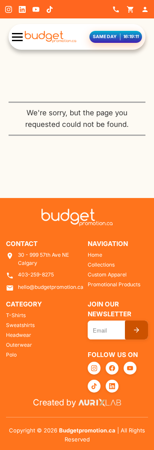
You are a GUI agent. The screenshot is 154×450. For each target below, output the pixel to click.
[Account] (145, 9)
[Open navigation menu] (17, 36)
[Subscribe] (136, 330)
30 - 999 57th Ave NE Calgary (43, 259)
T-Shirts (16, 315)
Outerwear (19, 345)
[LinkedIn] (22, 9)
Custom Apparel (107, 274)
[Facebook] (112, 368)
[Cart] (130, 9)
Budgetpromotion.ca (87, 430)
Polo (11, 354)
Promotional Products (114, 284)
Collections (101, 264)
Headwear (18, 335)
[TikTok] (49, 9)
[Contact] (116, 9)
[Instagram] (8, 9)
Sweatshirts (20, 325)
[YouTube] (36, 9)
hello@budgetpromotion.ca (50, 287)
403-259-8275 (36, 274)
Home (95, 255)
